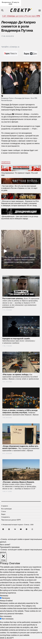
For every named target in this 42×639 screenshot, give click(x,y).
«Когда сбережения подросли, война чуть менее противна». (20, 448)
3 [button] (13, 270)
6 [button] (23, 270)
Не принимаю (14, 547)
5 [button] (19, 270)
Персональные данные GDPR (11, 520)
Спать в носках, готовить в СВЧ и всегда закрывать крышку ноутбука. (20, 412)
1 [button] (6, 270)
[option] (21, 249)
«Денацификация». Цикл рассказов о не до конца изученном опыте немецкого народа (19, 217)
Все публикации (6, 509)
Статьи (3, 511)
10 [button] (35, 270)
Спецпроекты (5, 162)
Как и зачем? (5, 544)
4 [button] (16, 270)
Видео (3, 514)
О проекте (4, 506)
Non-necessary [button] (6, 616)
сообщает (8, 114)
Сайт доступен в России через (21, 16)
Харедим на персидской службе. (18, 340)
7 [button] (26, 270)
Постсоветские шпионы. (20, 302)
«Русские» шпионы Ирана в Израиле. (19, 485)
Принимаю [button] (4, 547)
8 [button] (29, 270)
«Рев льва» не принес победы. (20, 376)
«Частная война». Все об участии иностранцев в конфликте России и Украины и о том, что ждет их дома (19, 188)
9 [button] (32, 270)
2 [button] (10, 270)
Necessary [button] (4, 595)
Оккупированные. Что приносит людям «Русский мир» (19, 174)
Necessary (6, 598)
